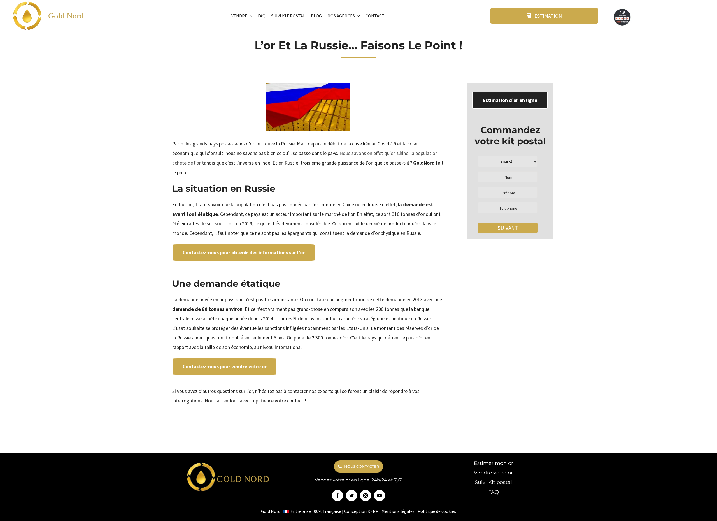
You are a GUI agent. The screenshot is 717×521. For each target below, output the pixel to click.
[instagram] (365, 495)
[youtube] (379, 495)
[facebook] (337, 495)
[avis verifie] (622, 10)
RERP (372, 511)
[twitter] (351, 495)
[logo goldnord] (201, 464)
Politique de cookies (437, 511)
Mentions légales (398, 511)
